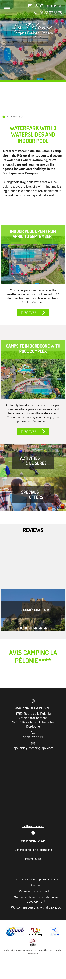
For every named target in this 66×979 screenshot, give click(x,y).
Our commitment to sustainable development (36, 899)
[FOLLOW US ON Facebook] (33, 832)
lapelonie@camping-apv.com (33, 748)
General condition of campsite (33, 849)
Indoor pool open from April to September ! (33, 233)
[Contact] (30, 5)
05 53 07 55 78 (51, 12)
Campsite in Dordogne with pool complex (33, 348)
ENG (48, 6)
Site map (36, 885)
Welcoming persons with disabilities (36, 907)
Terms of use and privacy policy (36, 879)
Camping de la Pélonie (33, 708)
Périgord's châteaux (33, 609)
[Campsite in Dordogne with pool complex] (33, 375)
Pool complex (16, 116)
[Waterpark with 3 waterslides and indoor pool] (33, 30)
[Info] (41, 5)
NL (59, 6)
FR (54, 6)
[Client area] (36, 5)
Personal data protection (36, 891)
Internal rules (33, 859)
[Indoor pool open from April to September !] (33, 260)
